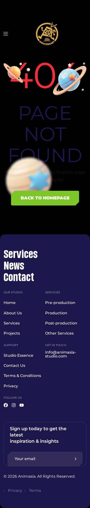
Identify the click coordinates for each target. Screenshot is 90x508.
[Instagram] (14, 405)
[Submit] (76, 459)
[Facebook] (6, 405)
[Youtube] (21, 405)
